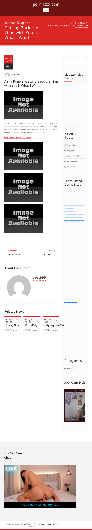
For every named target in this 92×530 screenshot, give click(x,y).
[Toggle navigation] (46, 10)
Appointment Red (48, 524)
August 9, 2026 (47, 321)
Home (69, 23)
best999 (18, 74)
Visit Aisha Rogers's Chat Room (17, 137)
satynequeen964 (54, 325)
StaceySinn (12, 325)
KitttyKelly (31, 325)
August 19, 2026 (9, 321)
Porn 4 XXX (80, 23)
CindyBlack (71, 167)
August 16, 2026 (28, 321)
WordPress (27, 524)
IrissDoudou (72, 161)
